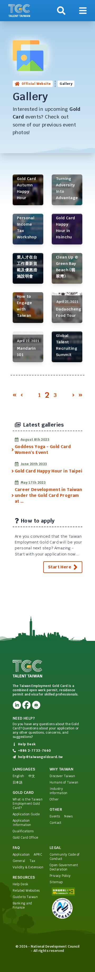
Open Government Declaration (64, 867)
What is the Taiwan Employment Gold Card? (27, 803)
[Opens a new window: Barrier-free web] (66, 891)
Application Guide (26, 814)
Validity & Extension (28, 867)
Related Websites (26, 890)
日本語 (17, 782)
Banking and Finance (22, 905)
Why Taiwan (61, 769)
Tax (32, 861)
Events (55, 816)
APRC (38, 854)
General (19, 861)
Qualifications (23, 831)
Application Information (22, 822)
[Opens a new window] (17, 705)
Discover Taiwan (62, 776)
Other (54, 799)
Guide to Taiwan (25, 897)
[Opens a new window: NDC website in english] (66, 908)
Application (21, 854)
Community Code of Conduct (65, 856)
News (68, 816)
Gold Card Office (25, 837)
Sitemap (56, 882)
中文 (31, 776)
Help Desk (20, 884)
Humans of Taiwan (64, 782)
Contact (55, 823)
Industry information (58, 791)
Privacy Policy (60, 876)
